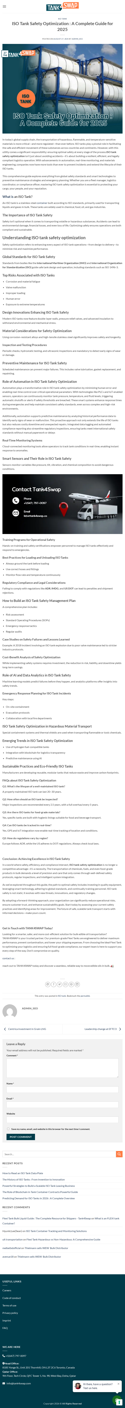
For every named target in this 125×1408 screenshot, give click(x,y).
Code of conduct (11, 1297)
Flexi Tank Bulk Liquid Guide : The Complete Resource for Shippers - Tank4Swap (46, 1218)
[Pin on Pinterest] (71, 984)
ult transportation (12, 1239)
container (42, 202)
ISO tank (62, 19)
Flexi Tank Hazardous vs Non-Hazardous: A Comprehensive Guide (63, 1239)
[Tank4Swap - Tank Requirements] (62, 6)
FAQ (5, 1327)
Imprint (6, 1320)
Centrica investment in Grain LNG (27, 1028)
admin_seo (77, 39)
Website (11, 1113)
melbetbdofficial (11, 1248)
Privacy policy (10, 1312)
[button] (4, 6)
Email (10, 1098)
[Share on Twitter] (59, 984)
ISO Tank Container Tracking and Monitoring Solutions (56, 1230)
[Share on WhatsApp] (47, 984)
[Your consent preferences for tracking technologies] (119, 1402)
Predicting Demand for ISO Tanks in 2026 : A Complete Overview (38, 1198)
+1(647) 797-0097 (15, 1355)
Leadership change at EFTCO (101, 1028)
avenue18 (8, 1256)
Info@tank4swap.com (19, 1383)
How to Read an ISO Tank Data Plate (22, 1173)
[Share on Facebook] (53, 984)
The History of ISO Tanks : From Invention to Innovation (33, 1179)
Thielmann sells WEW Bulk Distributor (46, 1248)
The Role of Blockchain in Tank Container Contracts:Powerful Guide (40, 1191)
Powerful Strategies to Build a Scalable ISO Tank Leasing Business (38, 1185)
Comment (12, 1055)
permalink (85, 996)
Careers (6, 1290)
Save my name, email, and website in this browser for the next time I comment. (50, 1129)
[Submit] (119, 1154)
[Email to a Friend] (65, 984)
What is (8, 197)
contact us (8, 958)
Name (10, 1083)
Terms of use (9, 1305)
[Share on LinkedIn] (77, 984)
